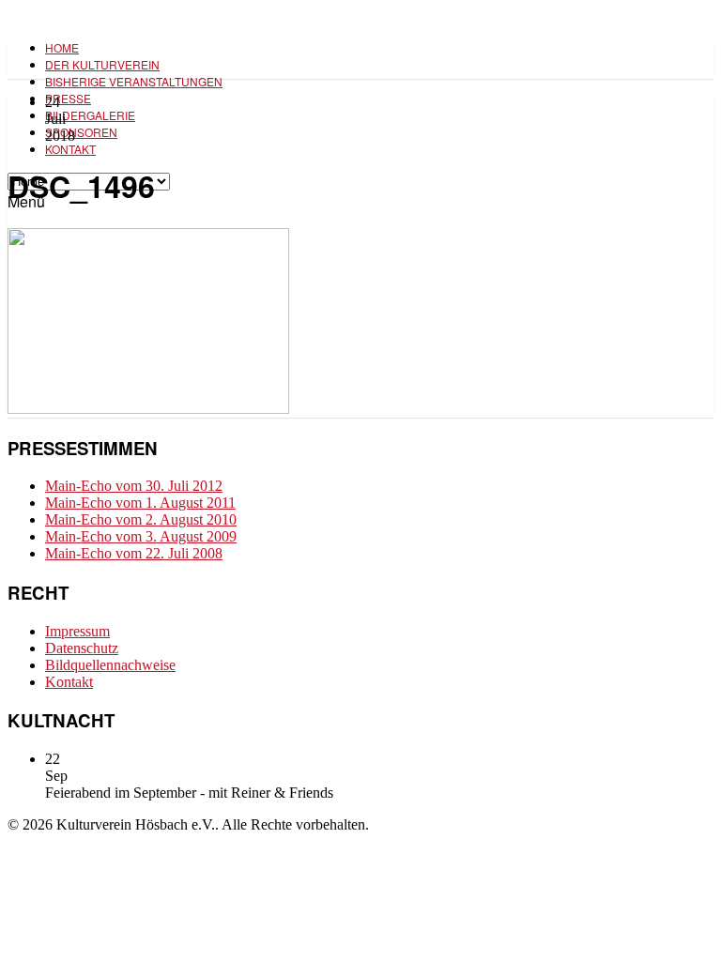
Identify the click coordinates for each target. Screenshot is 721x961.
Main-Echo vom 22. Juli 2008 (133, 553)
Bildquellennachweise (110, 665)
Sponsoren (81, 132)
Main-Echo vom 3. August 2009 (141, 536)
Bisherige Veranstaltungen (133, 81)
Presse (68, 98)
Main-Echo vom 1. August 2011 (140, 503)
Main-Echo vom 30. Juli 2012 (133, 486)
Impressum (77, 631)
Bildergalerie (90, 115)
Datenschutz (81, 648)
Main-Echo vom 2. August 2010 (141, 519)
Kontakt (70, 149)
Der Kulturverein (102, 64)
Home (62, 47)
